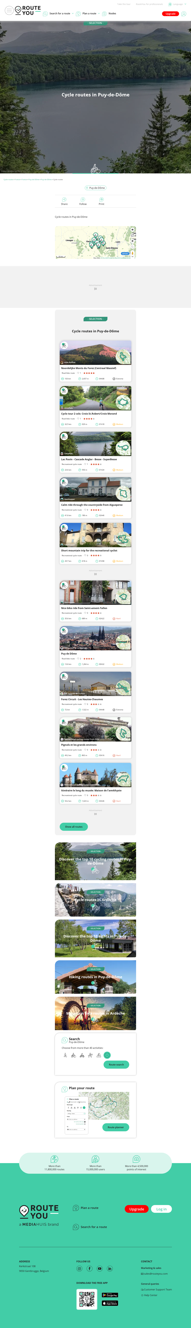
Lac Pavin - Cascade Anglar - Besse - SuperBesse (89, 459)
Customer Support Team (157, 1289)
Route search (116, 1064)
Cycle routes (8, 179)
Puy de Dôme (69, 653)
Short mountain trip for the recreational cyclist (89, 550)
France (17, 179)
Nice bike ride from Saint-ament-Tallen (84, 608)
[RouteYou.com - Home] (28, 10)
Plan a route (89, 1208)
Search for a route (94, 1227)
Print (101, 204)
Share (64, 204)
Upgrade (170, 13)
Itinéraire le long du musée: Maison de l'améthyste (91, 790)
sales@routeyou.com (155, 1273)
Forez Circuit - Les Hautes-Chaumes (82, 699)
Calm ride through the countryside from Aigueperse (92, 504)
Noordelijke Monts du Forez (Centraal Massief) (88, 368)
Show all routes (74, 826)
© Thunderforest (107, 258)
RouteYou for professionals (149, 4)
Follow (83, 204)
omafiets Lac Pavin (14, 171)
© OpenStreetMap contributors (124, 258)
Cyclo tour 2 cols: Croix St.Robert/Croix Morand (89, 413)
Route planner (116, 1127)
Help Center (150, 1295)
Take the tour (124, 4)
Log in (161, 1209)
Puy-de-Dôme (34, 179)
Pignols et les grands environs (79, 744)
